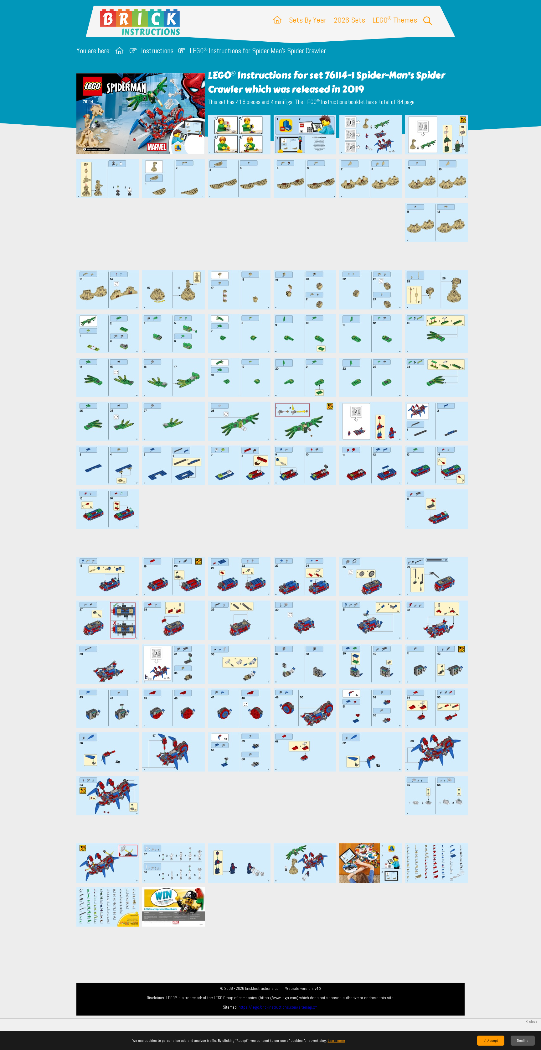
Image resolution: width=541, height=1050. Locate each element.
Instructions (157, 50)
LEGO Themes (395, 20)
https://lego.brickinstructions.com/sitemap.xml (278, 1007)
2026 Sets (349, 20)
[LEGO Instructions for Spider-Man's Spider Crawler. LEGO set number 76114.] (239, 135)
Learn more (336, 1040)
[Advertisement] (274, 234)
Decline (522, 1040)
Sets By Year (307, 20)
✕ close (531, 1021)
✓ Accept (490, 1040)
